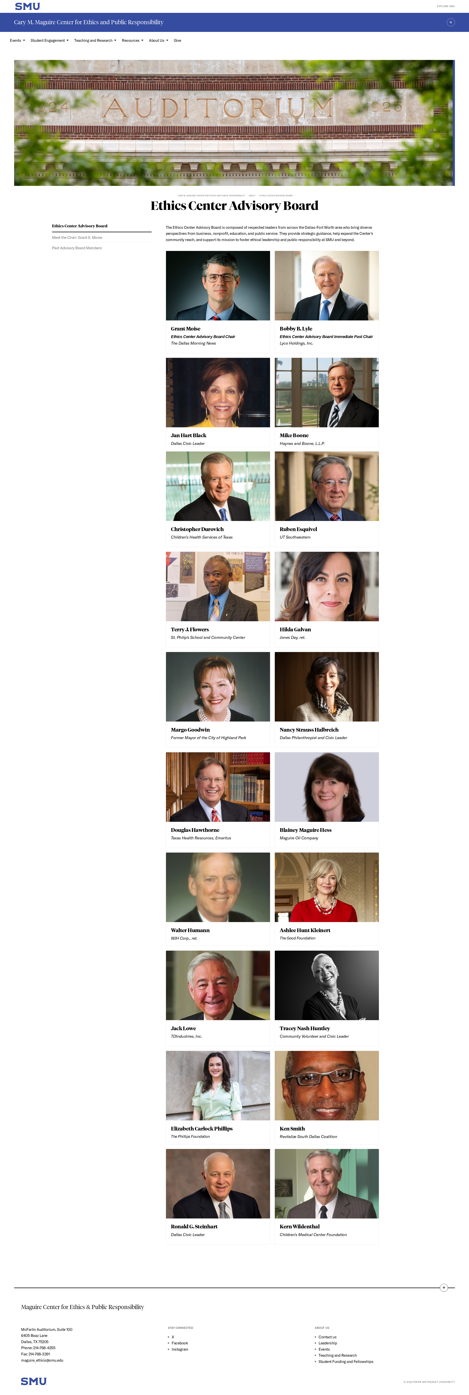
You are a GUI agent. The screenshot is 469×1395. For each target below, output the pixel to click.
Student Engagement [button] (48, 40)
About (252, 195)
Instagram (180, 1349)
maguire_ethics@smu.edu (42, 1360)
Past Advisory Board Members (77, 247)
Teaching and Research (338, 1355)
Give (177, 40)
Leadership (328, 1343)
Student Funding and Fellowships (346, 1361)
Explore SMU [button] (446, 6)
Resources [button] (131, 40)
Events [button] (16, 40)
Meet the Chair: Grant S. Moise (77, 237)
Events (324, 1349)
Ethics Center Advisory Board (79, 225)
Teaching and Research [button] (93, 40)
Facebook (180, 1343)
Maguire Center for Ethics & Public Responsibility (83, 1307)
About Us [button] (157, 40)
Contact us (328, 1337)
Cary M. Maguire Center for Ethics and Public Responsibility (89, 22)
